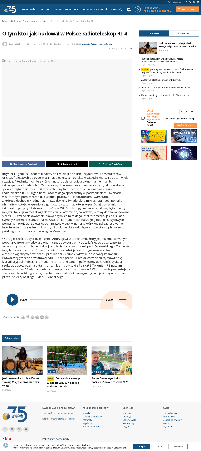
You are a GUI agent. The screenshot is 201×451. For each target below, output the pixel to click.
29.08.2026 (6, 390)
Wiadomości (10, 372)
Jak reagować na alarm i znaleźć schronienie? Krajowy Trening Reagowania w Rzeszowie (167, 71)
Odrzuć (159, 446)
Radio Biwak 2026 (101, 372)
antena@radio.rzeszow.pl (182, 118)
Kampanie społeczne (92, 416)
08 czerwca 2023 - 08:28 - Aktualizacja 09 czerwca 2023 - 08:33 (54, 44)
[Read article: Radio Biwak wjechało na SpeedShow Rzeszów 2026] (112, 360)
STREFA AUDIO (72, 9)
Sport (52, 372)
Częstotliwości (170, 413)
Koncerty (167, 423)
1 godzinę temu (148, 64)
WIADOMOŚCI (29, 9)
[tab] (154, 33)
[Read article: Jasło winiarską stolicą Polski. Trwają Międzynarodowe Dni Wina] (22, 360)
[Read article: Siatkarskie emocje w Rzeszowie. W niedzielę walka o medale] (67, 360)
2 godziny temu (148, 75)
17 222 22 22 (190, 111)
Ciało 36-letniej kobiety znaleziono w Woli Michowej (165, 87)
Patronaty (87, 419)
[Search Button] (120, 9)
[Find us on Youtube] (198, 2)
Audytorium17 (62, 438)
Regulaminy (88, 423)
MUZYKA (45, 9)
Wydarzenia (168, 426)
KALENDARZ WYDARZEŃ (95, 9)
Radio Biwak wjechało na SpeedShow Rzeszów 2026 (110, 380)
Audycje (86, 44)
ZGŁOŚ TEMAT (189, 9)
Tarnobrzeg (128, 423)
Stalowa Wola (129, 419)
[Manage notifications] (5, 445)
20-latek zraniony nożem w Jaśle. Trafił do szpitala (165, 95)
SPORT (57, 9)
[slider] (123, 299)
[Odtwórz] (12, 300)
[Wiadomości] (129, 9)
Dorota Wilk (14, 44)
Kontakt (86, 413)
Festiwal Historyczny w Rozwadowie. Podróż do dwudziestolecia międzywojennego (162, 60)
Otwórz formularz (185, 125)
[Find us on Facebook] (186, 2)
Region (126, 426)
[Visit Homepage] (10, 9)
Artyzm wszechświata (101, 44)
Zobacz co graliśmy (172, 419)
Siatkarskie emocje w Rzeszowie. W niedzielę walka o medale (63, 382)
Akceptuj (142, 446)
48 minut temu (165, 50)
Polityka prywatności (92, 426)
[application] (67, 300)
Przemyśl (127, 416)
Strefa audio (169, 416)
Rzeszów (127, 413)
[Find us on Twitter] (190, 2)
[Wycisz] (116, 299)
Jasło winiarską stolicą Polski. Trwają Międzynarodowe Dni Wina (21, 381)
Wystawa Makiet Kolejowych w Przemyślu (161, 79)
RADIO (114, 9)
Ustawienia (178, 446)
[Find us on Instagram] (194, 2)
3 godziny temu (148, 98)
